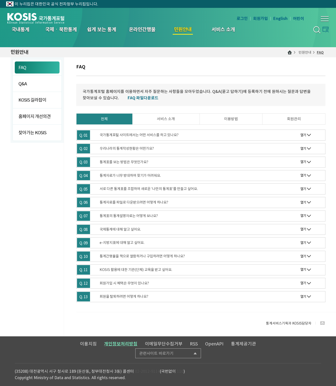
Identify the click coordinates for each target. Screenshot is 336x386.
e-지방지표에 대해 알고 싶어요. (122, 242)
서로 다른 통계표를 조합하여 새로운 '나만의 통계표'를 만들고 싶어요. (149, 189)
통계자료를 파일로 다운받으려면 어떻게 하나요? (134, 202)
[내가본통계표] (325, 29)
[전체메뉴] (325, 19)
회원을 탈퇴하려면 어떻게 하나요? (124, 296)
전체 (104, 119)
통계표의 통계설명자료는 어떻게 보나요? (129, 216)
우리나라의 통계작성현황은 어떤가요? (127, 148)
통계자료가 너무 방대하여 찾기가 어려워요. (130, 175)
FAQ (320, 52)
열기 (303, 135)
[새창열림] (322, 323)
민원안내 (305, 52)
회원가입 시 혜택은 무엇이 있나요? (124, 283)
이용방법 (231, 119)
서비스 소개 (166, 119)
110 (180, 371)
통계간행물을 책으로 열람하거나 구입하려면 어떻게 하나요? (142, 256)
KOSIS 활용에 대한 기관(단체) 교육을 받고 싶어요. (136, 269)
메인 (290, 52)
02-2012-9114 (147, 371)
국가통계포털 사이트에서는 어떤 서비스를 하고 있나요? (139, 135)
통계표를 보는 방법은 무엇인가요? (124, 162)
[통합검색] (316, 29)
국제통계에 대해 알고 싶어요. (120, 229)
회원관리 (294, 119)
